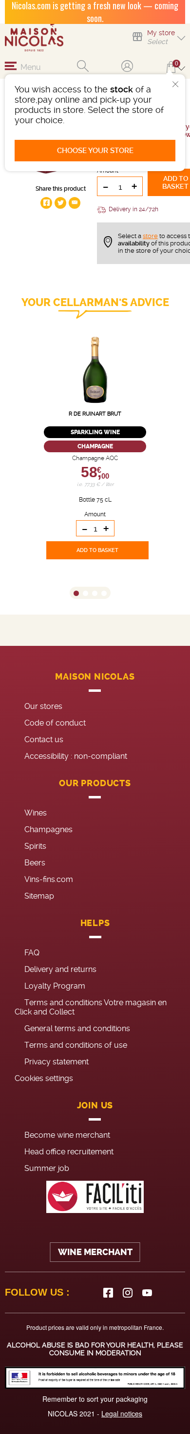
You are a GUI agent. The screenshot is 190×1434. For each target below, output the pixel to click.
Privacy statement (56, 1061)
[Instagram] (127, 1293)
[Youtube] (147, 1293)
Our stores (43, 706)
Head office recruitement (69, 1151)
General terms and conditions (77, 1028)
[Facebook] (108, 1293)
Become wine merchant (67, 1135)
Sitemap (39, 896)
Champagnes (48, 829)
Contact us (43, 739)
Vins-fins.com (48, 879)
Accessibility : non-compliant (75, 756)
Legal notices (121, 1413)
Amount (95, 514)
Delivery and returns (60, 969)
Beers (34, 862)
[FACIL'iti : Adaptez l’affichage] (95, 1197)
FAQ (31, 952)
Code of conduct (55, 723)
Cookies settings (44, 1078)
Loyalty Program (54, 986)
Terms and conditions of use (75, 1045)
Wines (35, 812)
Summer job (46, 1168)
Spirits (35, 846)
